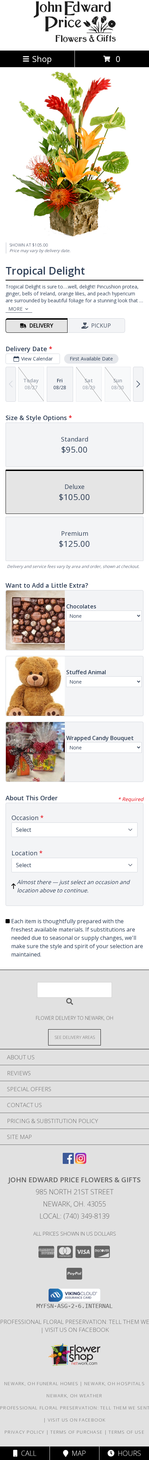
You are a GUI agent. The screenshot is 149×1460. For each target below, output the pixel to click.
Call (27, 1453)
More (15, 308)
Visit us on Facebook (77, 1330)
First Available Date (91, 358)
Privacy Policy (24, 1432)
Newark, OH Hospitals (114, 1383)
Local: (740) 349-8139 (74, 1216)
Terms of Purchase (76, 1432)
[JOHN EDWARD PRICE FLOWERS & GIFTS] (74, 40)
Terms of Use (126, 1432)
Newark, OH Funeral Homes (41, 1383)
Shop (42, 58)
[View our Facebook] (68, 1162)
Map (77, 1453)
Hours (127, 1453)
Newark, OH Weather (74, 1395)
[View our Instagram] (80, 1162)
